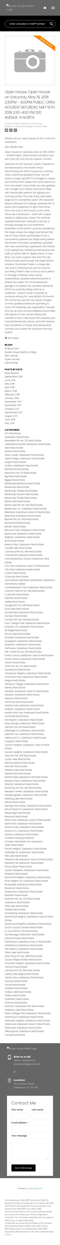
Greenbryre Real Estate (17, 669)
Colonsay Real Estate (16, 576)
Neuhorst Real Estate (16, 816)
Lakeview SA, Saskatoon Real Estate (24, 734)
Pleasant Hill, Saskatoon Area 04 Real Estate (29, 859)
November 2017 (13, 405)
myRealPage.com (35, 1188)
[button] (14, 1072)
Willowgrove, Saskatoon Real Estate (24, 1031)
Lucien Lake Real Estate (17, 759)
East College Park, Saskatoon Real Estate (27, 623)
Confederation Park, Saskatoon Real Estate (28, 587)
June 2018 (10, 380)
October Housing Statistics (19, 838)
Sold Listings (11, 362)
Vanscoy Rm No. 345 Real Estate (22, 970)
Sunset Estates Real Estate (19, 938)
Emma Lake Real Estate (17, 633)
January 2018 (12, 398)
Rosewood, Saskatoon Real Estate (23, 891)
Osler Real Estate (14, 845)
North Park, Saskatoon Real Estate (23, 823)
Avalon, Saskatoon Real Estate (21, 465)
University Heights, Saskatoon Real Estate (27, 963)
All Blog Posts (12, 348)
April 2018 (10, 387)
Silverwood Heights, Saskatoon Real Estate (28, 923)
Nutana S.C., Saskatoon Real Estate (24, 830)
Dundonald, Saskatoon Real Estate (24, 612)
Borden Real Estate (15, 526)
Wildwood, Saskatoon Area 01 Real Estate (27, 1024)
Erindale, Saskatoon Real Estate (22, 637)
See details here (14, 147)
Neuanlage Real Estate (17, 812)
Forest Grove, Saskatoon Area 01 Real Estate (29, 655)
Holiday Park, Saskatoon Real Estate (24, 705)
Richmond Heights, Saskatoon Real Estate (28, 877)
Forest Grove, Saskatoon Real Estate (25, 659)
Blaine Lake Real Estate (17, 501)
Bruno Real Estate (14, 540)
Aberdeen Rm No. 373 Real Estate (23, 440)
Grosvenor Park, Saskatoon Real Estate (26, 677)
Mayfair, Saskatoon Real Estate (22, 784)
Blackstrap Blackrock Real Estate (22, 483)
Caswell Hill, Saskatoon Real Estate (30, 126)
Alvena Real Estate (15, 451)
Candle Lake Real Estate (18, 548)
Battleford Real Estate (17, 469)
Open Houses (12, 359)
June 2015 (10, 419)
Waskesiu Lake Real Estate (19, 1009)
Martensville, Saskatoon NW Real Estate (26, 777)
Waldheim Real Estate (17, 999)
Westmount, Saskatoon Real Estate (24, 1017)
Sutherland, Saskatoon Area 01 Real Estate (28, 941)
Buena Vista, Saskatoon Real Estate (24, 544)
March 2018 (11, 391)
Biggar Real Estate (15, 480)
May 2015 (10, 423)
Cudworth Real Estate (17, 594)
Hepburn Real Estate (16, 698)
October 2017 (12, 409)
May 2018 (10, 383)
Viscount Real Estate (16, 981)
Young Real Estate (15, 1034)
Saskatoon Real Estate (17, 902)
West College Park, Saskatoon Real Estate (28, 1013)
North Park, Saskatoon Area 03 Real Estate (28, 820)
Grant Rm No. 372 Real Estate (20, 666)
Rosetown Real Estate (17, 888)
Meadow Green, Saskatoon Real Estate (26, 791)
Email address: (19, 1122)
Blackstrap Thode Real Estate (21, 497)
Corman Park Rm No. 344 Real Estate (25, 590)
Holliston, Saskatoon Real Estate (22, 709)
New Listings (11, 355)
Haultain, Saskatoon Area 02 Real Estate (27, 691)
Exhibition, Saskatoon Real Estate (23, 644)
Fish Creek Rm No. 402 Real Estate (23, 651)
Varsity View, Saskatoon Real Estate (24, 977)
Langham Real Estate (16, 741)
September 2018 (14, 376)
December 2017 (13, 401)
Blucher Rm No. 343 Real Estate (21, 519)
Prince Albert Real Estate (18, 866)
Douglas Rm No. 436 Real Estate (22, 605)
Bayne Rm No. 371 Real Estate (20, 472)
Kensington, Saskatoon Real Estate (24, 719)
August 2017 (11, 416)
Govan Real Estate (15, 662)
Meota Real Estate (15, 802)
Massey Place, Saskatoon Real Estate (25, 780)
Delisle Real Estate (15, 601)
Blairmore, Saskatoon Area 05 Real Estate (27, 512)
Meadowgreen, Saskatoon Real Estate (26, 795)
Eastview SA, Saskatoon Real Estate (24, 626)
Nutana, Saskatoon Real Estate (22, 834)
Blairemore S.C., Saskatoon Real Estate (26, 508)
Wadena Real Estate (16, 988)
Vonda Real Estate (15, 984)
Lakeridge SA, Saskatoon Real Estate (25, 730)
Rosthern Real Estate (16, 895)
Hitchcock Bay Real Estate (19, 702)
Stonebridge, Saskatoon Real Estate (24, 934)
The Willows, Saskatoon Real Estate (24, 949)
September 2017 (13, 412)
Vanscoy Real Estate (16, 966)
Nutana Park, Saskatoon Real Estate (24, 827)
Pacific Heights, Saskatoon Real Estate (26, 848)
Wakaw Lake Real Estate (18, 992)
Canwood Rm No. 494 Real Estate (23, 551)
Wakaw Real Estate (15, 995)
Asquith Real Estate (15, 462)
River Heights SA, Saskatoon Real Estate (26, 880)
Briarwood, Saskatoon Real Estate (23, 533)
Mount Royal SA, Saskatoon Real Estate (26, 809)
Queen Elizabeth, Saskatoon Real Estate (27, 870)
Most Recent (12, 373)
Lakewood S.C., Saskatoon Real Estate (25, 737)
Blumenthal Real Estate (17, 523)
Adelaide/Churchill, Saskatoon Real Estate (28, 444)
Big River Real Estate (16, 476)
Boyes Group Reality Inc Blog (20, 352)
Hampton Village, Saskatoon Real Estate (27, 684)
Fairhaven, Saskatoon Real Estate (23, 648)
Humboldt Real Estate (17, 716)
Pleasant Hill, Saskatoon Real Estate (24, 863)
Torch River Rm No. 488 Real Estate (23, 956)
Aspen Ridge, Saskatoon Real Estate (25, 458)
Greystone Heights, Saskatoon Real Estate (28, 673)
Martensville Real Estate (18, 773)
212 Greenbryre (13, 433)
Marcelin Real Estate (16, 766)
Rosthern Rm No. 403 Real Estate (22, 898)
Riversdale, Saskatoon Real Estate (23, 884)
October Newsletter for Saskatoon (24, 841)
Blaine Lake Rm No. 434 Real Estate (23, 505)
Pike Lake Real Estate (16, 855)
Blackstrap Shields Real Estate (21, 490)
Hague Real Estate (15, 680)
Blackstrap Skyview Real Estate (21, 494)
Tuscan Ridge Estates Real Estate (23, 959)
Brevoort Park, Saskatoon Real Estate (25, 530)
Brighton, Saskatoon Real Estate (22, 537)
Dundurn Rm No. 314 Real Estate (22, 619)
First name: (17, 1109)
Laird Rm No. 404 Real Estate (20, 727)
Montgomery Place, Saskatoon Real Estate (28, 805)
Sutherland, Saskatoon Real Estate (24, 945)
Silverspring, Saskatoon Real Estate (24, 913)
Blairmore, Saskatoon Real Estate (23, 515)
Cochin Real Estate (15, 573)
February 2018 (12, 394)
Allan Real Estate (14, 447)
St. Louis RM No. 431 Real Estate (21, 931)
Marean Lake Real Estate (18, 770)
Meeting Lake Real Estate (19, 798)
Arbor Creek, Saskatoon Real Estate (24, 455)
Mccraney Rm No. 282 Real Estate (23, 787)
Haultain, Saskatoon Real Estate (22, 694)
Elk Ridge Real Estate (16, 630)
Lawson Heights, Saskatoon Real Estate (26, 752)
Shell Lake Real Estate (16, 906)
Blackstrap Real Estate (17, 487)
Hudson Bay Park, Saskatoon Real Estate (27, 712)
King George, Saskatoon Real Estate (24, 723)
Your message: (19, 1135)
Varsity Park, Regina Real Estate (22, 974)
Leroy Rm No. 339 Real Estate (20, 755)
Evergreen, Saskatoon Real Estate (23, 641)
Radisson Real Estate (16, 873)
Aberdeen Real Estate (17, 437)
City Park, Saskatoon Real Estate (22, 569)
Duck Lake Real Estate (17, 608)
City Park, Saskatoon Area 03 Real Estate (27, 565)
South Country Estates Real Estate (24, 927)
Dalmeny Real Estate (16, 598)
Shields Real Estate (15, 909)
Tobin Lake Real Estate (17, 952)
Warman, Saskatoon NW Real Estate (24, 1006)
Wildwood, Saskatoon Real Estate (23, 1027)
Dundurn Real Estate (16, 616)
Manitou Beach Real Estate (20, 762)
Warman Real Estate (16, 1002)
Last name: (38, 1109)
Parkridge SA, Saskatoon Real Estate (24, 852)
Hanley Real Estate (15, 687)
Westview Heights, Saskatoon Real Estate (27, 1020)
